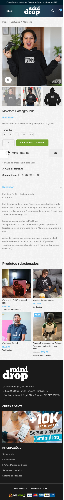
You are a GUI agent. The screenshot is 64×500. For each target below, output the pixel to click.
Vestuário (15, 22)
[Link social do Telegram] (38, 175)
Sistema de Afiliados (12, 475)
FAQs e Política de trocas (14, 465)
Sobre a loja (8, 454)
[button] (5, 56)
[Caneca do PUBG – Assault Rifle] (16, 283)
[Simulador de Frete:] (24, 153)
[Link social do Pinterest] (31, 175)
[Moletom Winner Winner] (47, 283)
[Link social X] (23, 175)
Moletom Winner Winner (43, 300)
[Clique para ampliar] (8, 80)
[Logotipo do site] (32, 10)
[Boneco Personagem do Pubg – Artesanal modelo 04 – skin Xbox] (47, 326)
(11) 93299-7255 (25, 386)
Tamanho (7, 130)
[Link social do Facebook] (19, 175)
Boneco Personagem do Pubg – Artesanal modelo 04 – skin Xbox (47, 346)
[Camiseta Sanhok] (16, 326)
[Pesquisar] (53, 11)
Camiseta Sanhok (10, 343)
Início (5, 22)
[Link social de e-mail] (27, 175)
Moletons (27, 22)
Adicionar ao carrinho (32, 142)
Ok (55, 153)
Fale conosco (9, 459)
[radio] (4, 134)
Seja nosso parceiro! (12, 470)
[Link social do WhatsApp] (34, 175)
